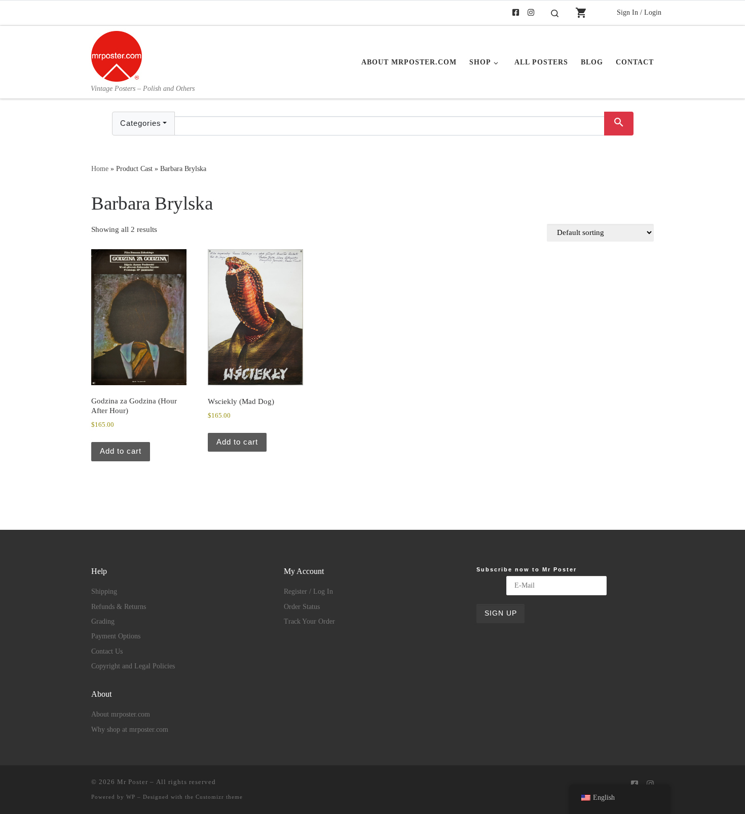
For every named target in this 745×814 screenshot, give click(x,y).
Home (99, 168)
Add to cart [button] (120, 451)
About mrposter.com (120, 714)
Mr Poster (132, 782)
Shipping (104, 591)
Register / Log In (308, 591)
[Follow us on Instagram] (531, 13)
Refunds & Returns (118, 606)
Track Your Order (309, 621)
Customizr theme (219, 797)
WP (130, 797)
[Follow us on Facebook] (515, 13)
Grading (103, 621)
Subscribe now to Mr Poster (526, 569)
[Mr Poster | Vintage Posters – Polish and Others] (116, 55)
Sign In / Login (639, 12)
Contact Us (107, 651)
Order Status (302, 606)
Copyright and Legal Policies (133, 666)
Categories (140, 123)
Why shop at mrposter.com (129, 729)
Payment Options (115, 636)
